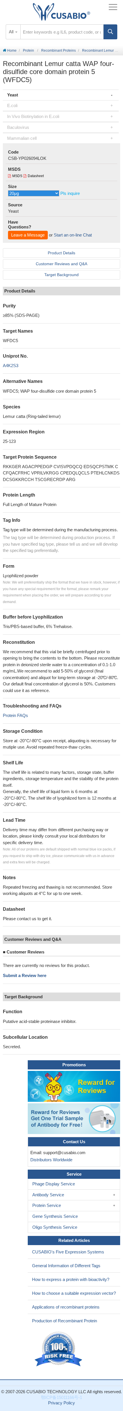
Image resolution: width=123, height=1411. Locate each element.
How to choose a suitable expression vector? (74, 1293)
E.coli (12, 105)
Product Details (61, 253)
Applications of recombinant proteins (66, 1307)
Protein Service (46, 1205)
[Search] (110, 31)
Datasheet (36, 176)
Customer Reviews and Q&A (61, 263)
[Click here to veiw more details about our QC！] (59, 1349)
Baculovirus (18, 127)
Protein (28, 51)
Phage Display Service (53, 1183)
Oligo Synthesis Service (54, 1227)
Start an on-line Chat (73, 234)
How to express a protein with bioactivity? (70, 1279)
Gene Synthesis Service (55, 1216)
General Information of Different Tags (66, 1265)
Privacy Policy (61, 1402)
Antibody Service (48, 1194)
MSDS (17, 176)
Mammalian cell (22, 138)
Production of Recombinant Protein (64, 1320)
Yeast (12, 94)
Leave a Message (28, 234)
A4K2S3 (10, 365)
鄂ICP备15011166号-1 (61, 1397)
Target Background (61, 274)
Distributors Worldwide (50, 1159)
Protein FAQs (15, 715)
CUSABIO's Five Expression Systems (68, 1251)
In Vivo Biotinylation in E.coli (33, 116)
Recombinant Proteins (58, 51)
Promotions (74, 1064)
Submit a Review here (24, 975)
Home (11, 51)
